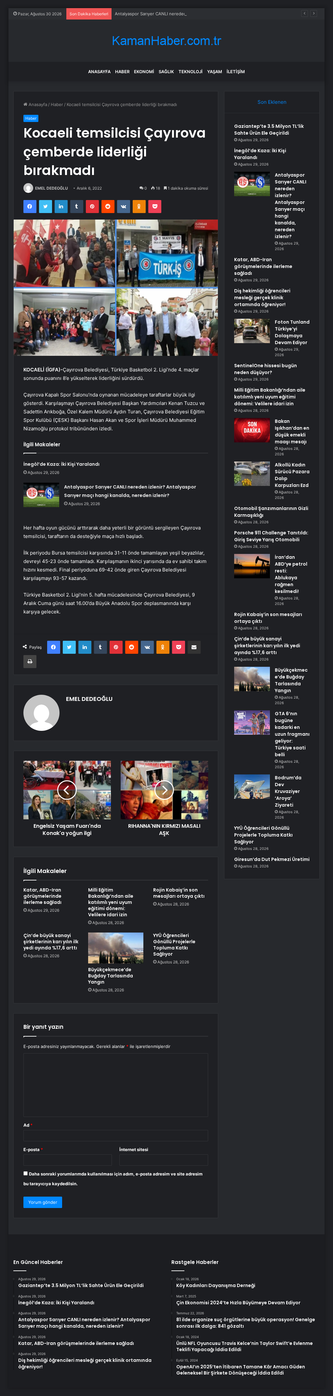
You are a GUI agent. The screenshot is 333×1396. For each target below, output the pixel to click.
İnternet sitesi (133, 1149)
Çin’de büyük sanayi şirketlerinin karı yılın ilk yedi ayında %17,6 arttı (50, 941)
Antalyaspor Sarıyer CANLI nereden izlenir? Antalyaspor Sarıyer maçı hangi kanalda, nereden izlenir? (216, 13)
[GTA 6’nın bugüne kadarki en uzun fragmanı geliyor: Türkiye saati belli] (252, 722)
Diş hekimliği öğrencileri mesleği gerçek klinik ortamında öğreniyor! (262, 298)
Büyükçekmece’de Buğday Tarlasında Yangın (110, 975)
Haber (122, 71)
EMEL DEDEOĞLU (51, 188)
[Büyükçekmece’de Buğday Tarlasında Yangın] (115, 948)
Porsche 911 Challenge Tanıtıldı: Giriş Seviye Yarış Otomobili (271, 536)
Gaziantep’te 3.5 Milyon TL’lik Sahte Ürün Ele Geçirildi (269, 129)
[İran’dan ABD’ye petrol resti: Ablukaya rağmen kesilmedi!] (252, 566)
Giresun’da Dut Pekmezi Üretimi (272, 859)
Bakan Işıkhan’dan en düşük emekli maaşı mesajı (292, 431)
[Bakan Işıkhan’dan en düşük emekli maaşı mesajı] (252, 430)
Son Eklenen (272, 102)
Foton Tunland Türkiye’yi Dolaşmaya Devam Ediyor (292, 332)
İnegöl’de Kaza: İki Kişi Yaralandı (61, 464)
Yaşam (214, 71)
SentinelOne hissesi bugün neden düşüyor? (265, 369)
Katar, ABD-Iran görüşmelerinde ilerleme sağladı (42, 896)
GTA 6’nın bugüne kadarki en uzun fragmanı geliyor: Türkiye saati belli (292, 734)
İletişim (236, 71)
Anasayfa (99, 71)
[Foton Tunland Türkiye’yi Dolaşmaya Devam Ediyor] (252, 331)
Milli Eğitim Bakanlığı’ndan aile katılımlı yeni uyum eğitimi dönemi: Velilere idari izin (110, 902)
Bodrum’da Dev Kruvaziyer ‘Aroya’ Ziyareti (288, 791)
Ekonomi (144, 71)
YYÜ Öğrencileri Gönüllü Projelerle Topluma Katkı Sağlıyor (174, 944)
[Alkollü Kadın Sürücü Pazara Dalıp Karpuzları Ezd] (252, 474)
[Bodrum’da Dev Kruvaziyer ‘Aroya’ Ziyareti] (252, 786)
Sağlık (166, 71)
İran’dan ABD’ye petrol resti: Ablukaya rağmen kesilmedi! (291, 574)
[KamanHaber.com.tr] (166, 41)
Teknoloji (191, 71)
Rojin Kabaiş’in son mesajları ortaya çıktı (179, 893)
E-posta (33, 1149)
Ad (28, 1125)
